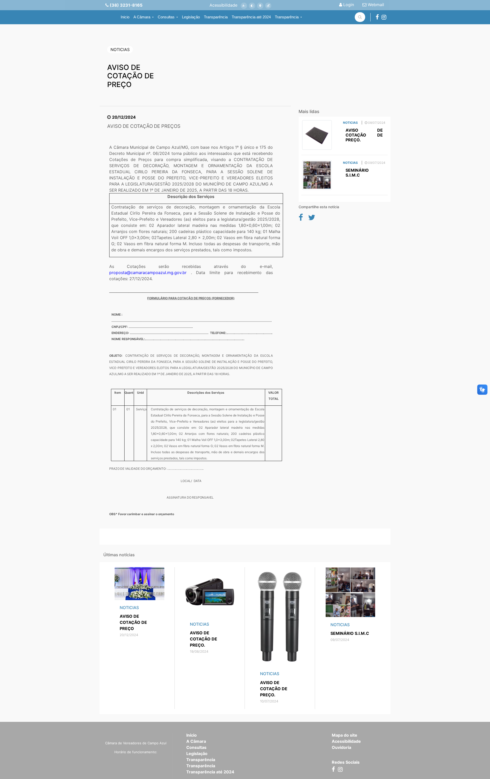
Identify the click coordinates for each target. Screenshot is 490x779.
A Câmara (196, 741)
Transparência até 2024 (251, 17)
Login (348, 4)
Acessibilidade (346, 741)
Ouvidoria (341, 747)
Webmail (375, 4)
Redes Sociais (346, 762)
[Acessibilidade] (268, 5)
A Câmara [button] (142, 17)
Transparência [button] (287, 17)
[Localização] (260, 5)
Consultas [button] (167, 17)
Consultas (196, 747)
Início (191, 735)
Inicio (125, 17)
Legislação (191, 17)
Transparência (216, 17)
